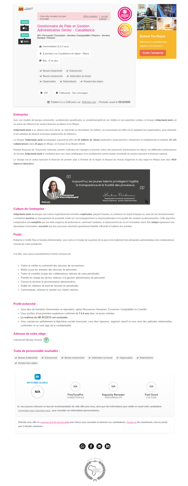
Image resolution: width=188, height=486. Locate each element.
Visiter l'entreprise (152, 52)
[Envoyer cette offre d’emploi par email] (99, 446)
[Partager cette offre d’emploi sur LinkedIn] (108, 446)
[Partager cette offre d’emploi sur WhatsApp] (82, 446)
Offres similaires (90, 16)
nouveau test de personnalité (54, 422)
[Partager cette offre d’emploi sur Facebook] (91, 446)
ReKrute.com (89, 102)
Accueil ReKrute (103, 17)
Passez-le (131, 422)
